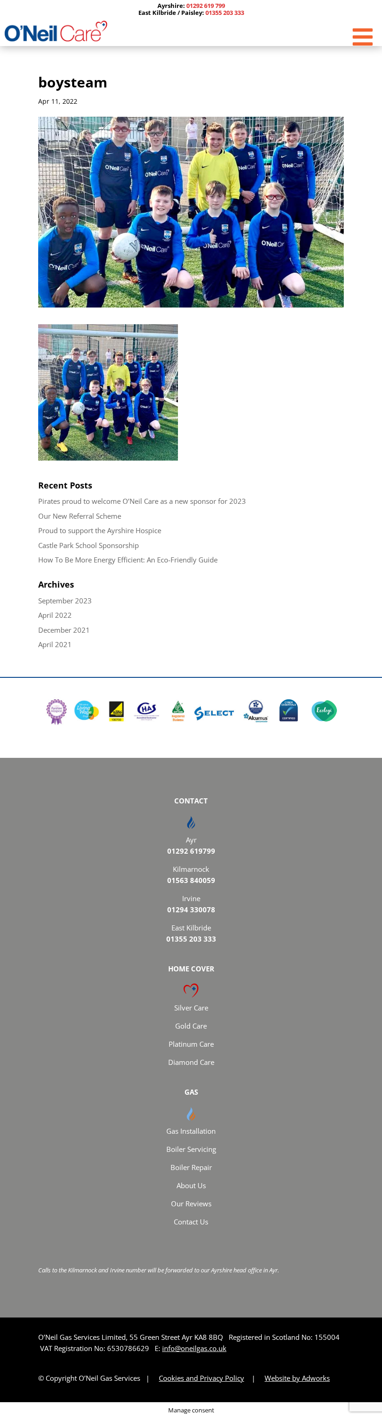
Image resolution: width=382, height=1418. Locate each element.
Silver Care (191, 1007)
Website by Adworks (297, 1378)
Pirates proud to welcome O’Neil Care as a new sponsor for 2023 (142, 501)
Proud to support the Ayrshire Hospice (99, 530)
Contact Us (191, 1221)
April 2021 (55, 644)
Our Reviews (191, 1203)
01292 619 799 (205, 5)
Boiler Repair (191, 1167)
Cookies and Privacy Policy (201, 1378)
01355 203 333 (224, 12)
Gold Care (191, 1025)
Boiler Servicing (191, 1149)
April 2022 (55, 615)
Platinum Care (191, 1044)
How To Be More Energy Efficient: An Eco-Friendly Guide (128, 559)
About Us (191, 1185)
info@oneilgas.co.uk (194, 1348)
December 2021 (64, 630)
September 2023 (65, 600)
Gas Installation (191, 1131)
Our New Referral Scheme (79, 516)
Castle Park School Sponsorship (88, 545)
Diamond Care (191, 1062)
